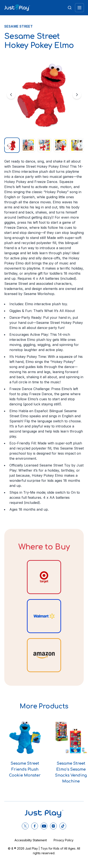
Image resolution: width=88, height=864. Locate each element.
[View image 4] (60, 145)
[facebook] (34, 826)
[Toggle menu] (79, 7)
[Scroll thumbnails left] (7, 145)
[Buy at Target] (44, 577)
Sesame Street (18, 26)
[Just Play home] (17, 7)
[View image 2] (28, 145)
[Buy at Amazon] (44, 655)
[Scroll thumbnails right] (80, 145)
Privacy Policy (63, 840)
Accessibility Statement (31, 840)
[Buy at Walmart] (44, 616)
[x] (25, 826)
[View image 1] (12, 145)
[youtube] (44, 826)
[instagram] (53, 826)
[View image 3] (44, 145)
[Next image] (77, 94)
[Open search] (69, 7)
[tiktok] (62, 826)
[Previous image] (11, 94)
